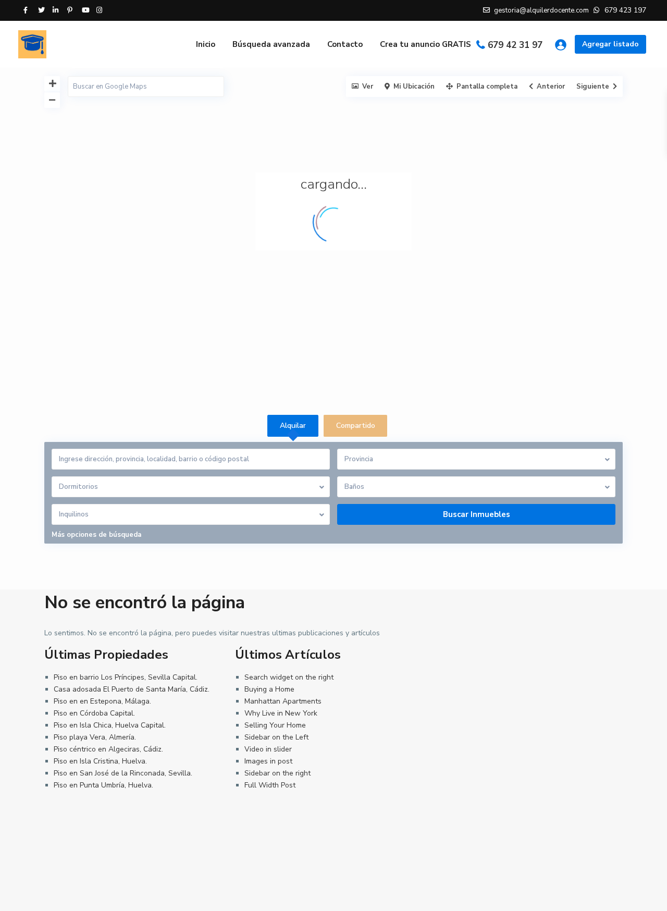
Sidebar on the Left (276, 737)
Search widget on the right (289, 677)
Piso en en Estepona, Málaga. (102, 701)
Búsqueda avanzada (271, 44)
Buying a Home (269, 689)
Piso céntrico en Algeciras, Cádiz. (108, 749)
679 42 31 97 (515, 45)
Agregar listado (610, 44)
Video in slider (268, 749)
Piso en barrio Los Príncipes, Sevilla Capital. (125, 677)
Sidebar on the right (277, 773)
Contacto (345, 44)
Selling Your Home (275, 725)
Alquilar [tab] (293, 425)
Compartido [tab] (355, 425)
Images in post (268, 761)
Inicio (205, 44)
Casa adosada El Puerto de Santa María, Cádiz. (131, 689)
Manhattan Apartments (283, 701)
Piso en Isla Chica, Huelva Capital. (110, 725)
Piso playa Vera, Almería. (95, 737)
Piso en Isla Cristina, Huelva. (100, 761)
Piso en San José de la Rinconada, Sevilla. (123, 773)
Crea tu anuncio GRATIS (425, 44)
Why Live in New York (280, 713)
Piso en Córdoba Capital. (94, 713)
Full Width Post (269, 785)
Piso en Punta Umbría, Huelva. (103, 785)
